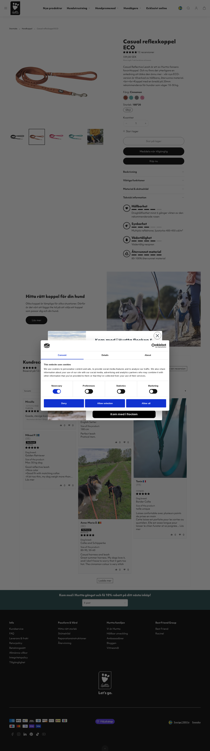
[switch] (89, 391)
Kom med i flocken (124, 414)
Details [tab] (105, 355)
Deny (63, 403)
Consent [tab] (62, 355)
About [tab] (148, 355)
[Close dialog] (157, 335)
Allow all (146, 403)
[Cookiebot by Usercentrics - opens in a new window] (153, 345)
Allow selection (105, 403)
